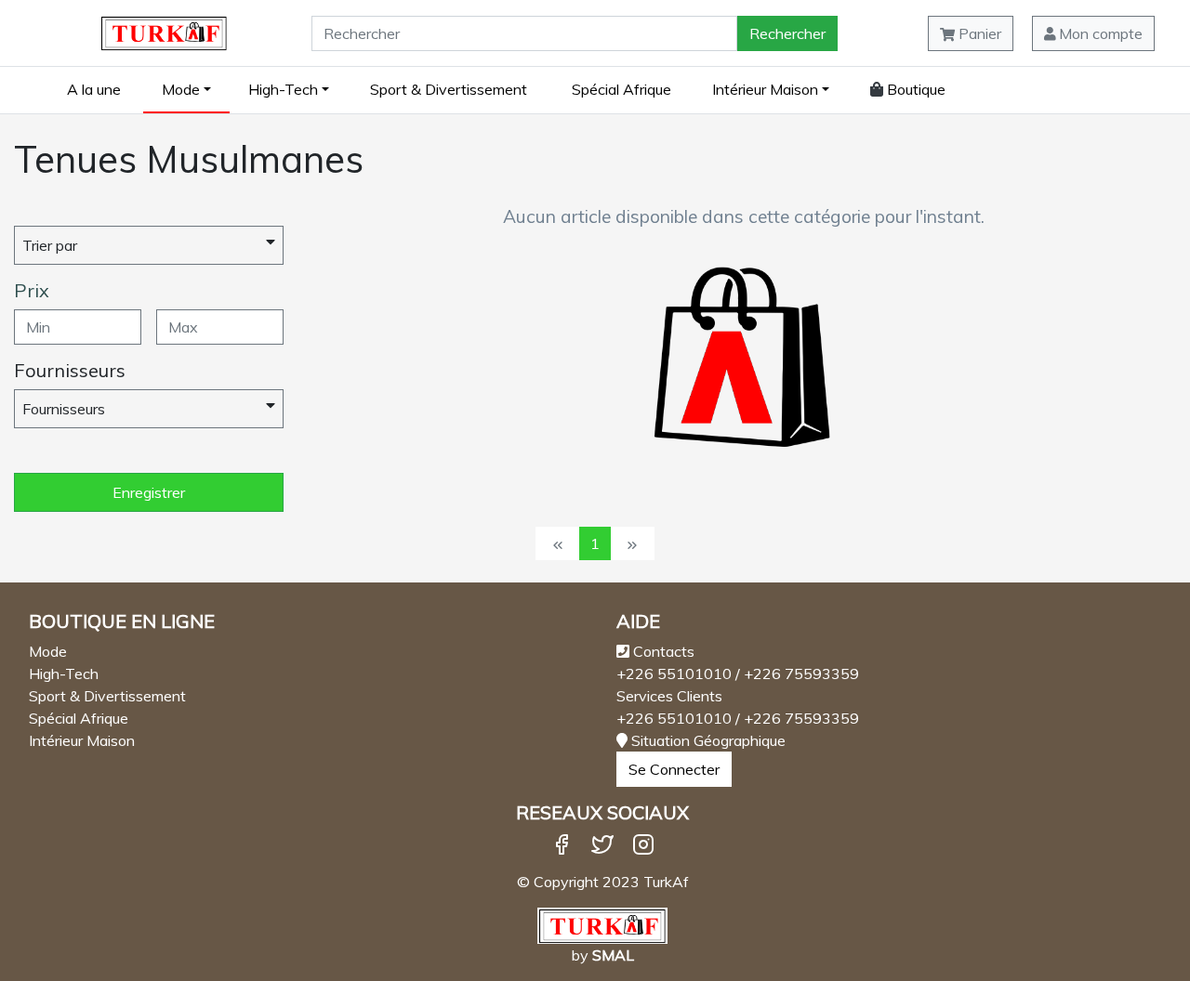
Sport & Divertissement (448, 89)
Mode (181, 89)
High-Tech (283, 89)
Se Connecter (674, 769)
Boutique (914, 89)
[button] (1094, 33)
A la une (94, 89)
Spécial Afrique (621, 89)
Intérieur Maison (765, 89)
